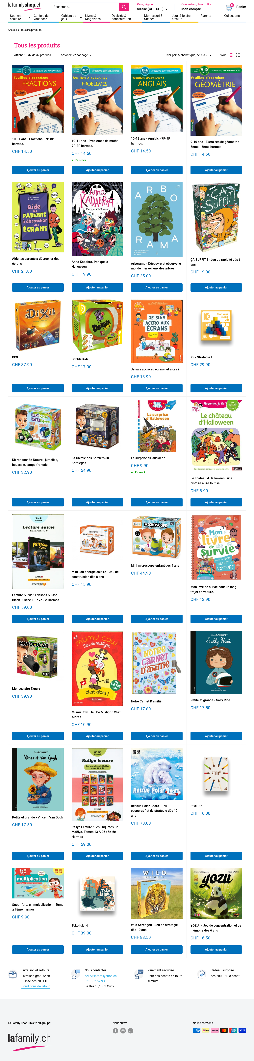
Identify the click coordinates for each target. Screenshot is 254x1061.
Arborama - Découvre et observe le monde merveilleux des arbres (156, 266)
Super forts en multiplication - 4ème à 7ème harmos (38, 907)
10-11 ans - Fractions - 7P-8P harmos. (33, 141)
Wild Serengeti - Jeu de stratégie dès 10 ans (154, 927)
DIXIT (16, 357)
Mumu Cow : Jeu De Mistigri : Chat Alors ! (96, 714)
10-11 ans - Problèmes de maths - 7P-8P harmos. (96, 143)
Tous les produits (31, 29)
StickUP (196, 806)
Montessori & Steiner (153, 17)
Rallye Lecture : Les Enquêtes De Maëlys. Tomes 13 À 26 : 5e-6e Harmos (95, 832)
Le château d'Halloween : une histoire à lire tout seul (211, 480)
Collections (232, 15)
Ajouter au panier (38, 170)
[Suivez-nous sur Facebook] (115, 1030)
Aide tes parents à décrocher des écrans (35, 261)
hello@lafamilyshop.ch (101, 976)
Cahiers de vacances (41, 17)
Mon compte (191, 9)
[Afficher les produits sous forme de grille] (231, 55)
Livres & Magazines (93, 17)
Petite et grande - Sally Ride (210, 700)
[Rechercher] (124, 7)
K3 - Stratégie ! (201, 357)
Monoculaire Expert (26, 689)
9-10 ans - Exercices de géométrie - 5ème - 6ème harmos (215, 144)
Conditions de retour (35, 986)
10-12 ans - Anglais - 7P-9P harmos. (150, 141)
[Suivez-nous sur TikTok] (130, 1030)
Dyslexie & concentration (121, 17)
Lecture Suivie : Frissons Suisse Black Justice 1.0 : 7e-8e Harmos (35, 597)
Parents (205, 15)
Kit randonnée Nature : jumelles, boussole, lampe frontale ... (35, 462)
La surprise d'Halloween (148, 458)
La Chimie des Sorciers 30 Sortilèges (90, 460)
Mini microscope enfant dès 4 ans (155, 565)
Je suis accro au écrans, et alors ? (155, 369)
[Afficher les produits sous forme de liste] (238, 55)
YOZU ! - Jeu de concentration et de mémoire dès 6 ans (215, 928)
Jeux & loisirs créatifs (181, 17)
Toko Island (80, 925)
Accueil (12, 29)
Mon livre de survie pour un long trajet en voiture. (213, 589)
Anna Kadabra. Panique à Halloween (90, 264)
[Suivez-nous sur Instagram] (123, 1030)
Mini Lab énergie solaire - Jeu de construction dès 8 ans (95, 574)
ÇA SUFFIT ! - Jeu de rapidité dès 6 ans (215, 262)
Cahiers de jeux (68, 17)
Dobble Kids (80, 359)
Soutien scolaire (15, 17)
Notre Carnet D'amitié (146, 701)
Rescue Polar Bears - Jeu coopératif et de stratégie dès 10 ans (154, 811)
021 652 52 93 (95, 981)
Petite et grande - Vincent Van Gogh (37, 817)
